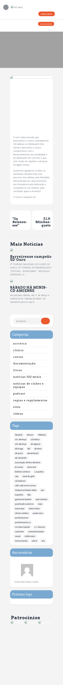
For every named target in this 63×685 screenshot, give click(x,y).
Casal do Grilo (28, 476)
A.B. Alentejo (20, 439)
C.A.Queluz (39, 471)
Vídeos (18, 413)
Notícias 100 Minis (27, 376)
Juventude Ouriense (24, 503)
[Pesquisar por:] (31, 321)
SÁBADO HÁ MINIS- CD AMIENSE (28, 289)
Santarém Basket (36, 531)
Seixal (17, 536)
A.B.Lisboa (35, 439)
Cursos (18, 356)
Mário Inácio (34, 508)
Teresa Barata (21, 540)
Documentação (24, 363)
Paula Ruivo (38, 513)
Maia (40, 503)
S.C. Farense (39, 527)
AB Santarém (21, 457)
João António (41, 499)
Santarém (19, 531)
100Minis (42, 434)
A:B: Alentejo (20, 444)
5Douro (30, 434)
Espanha (19, 494)
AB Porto (19, 453)
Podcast (19, 393)
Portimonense (21, 517)
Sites (17, 406)
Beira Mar (31, 467)
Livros (17, 370)
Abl (28, 448)
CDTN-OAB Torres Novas (25, 485)
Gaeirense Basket (23, 499)
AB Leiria (38, 448)
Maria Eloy (19, 508)
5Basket (18, 434)
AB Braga (19, 448)
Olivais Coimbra (22, 513)
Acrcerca (20, 343)
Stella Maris (30, 536)
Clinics (18, 350)
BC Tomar (19, 467)
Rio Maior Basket (22, 527)
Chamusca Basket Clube (26, 490)
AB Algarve (35, 444)
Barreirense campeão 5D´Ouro (31, 258)
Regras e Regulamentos (30, 400)
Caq (16, 476)
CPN (42, 490)
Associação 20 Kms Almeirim (27, 462)
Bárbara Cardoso (22, 471)
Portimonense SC (23, 522)
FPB (29, 494)
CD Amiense (20, 480)
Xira (43, 540)
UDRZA (34, 540)
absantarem (32, 453)
